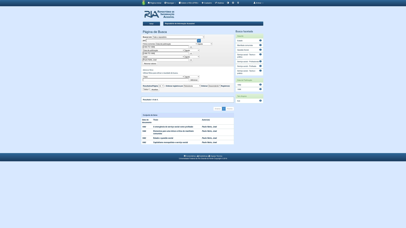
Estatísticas (203, 156)
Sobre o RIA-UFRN (189, 2)
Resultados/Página (150, 86)
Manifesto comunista (245, 45)
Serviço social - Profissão (246, 66)
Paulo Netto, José (209, 126)
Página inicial (155, 2)
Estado (240, 40)
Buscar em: (147, 37)
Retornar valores (150, 63)
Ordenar (204, 86)
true (238, 101)
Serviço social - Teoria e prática (246, 55)
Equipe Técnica (216, 156)
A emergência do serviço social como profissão (173, 126)
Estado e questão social (163, 138)
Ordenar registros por (174, 86)
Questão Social (243, 50)
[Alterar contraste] (227, 3)
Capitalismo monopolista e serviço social (170, 142)
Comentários (191, 156)
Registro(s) (225, 86)
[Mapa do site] (238, 3)
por (144, 40)
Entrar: (258, 2)
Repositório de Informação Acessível (180, 23)
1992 (239, 84)
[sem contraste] (233, 3)
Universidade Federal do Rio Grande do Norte (196, 158)
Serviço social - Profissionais (248, 61)
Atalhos (220, 2)
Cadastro (208, 2)
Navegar (170, 2)
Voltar (151, 24)
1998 (239, 89)
